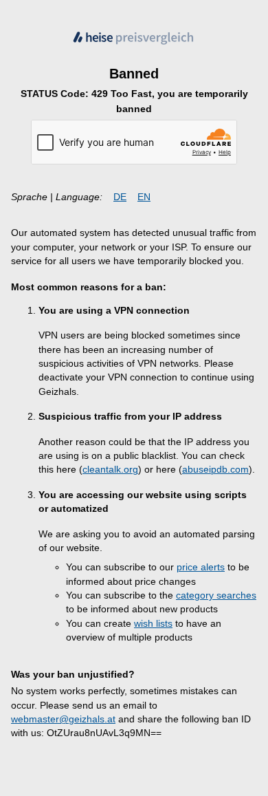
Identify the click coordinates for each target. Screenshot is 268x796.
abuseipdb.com (215, 469)
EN (143, 197)
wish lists (153, 623)
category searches (216, 595)
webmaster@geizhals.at (63, 719)
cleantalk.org (110, 469)
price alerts (201, 567)
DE (119, 197)
